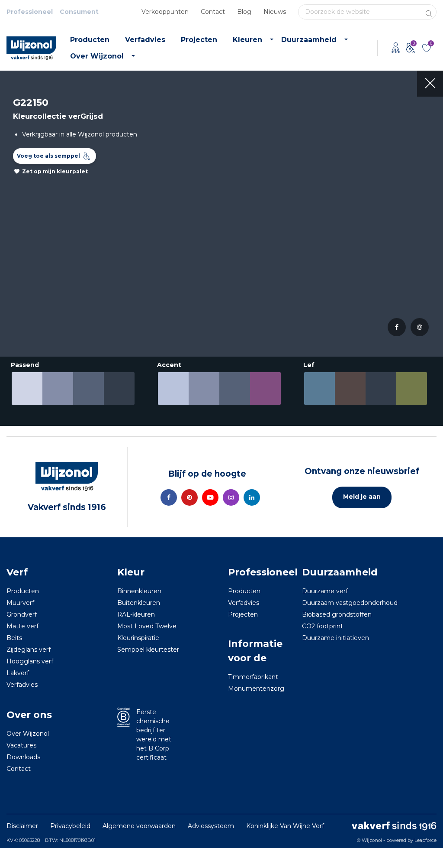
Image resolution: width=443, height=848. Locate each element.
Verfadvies (145, 40)
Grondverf (21, 614)
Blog (244, 12)
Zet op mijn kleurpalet (55, 171)
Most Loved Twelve (147, 626)
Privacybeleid (70, 826)
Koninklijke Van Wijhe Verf (285, 826)
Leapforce (425, 840)
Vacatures (21, 745)
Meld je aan (362, 496)
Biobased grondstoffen (337, 614)
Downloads (23, 757)
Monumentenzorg (256, 688)
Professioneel (29, 12)
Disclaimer (22, 826)
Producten (89, 40)
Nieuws (274, 12)
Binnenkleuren (139, 591)
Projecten (199, 40)
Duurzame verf (325, 591)
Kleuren (247, 40)
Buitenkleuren (138, 603)
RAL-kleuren (136, 614)
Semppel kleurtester (148, 649)
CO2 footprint (322, 626)
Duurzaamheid (309, 40)
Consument (79, 12)
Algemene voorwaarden (139, 826)
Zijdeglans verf (28, 649)
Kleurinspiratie (138, 638)
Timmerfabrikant (253, 677)
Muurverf (20, 603)
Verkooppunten (165, 12)
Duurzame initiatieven (335, 638)
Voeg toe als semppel (48, 156)
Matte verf (22, 626)
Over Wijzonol (97, 56)
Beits (14, 638)
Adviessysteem (211, 826)
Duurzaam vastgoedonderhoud (350, 603)
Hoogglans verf (29, 661)
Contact (213, 12)
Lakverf (17, 673)
